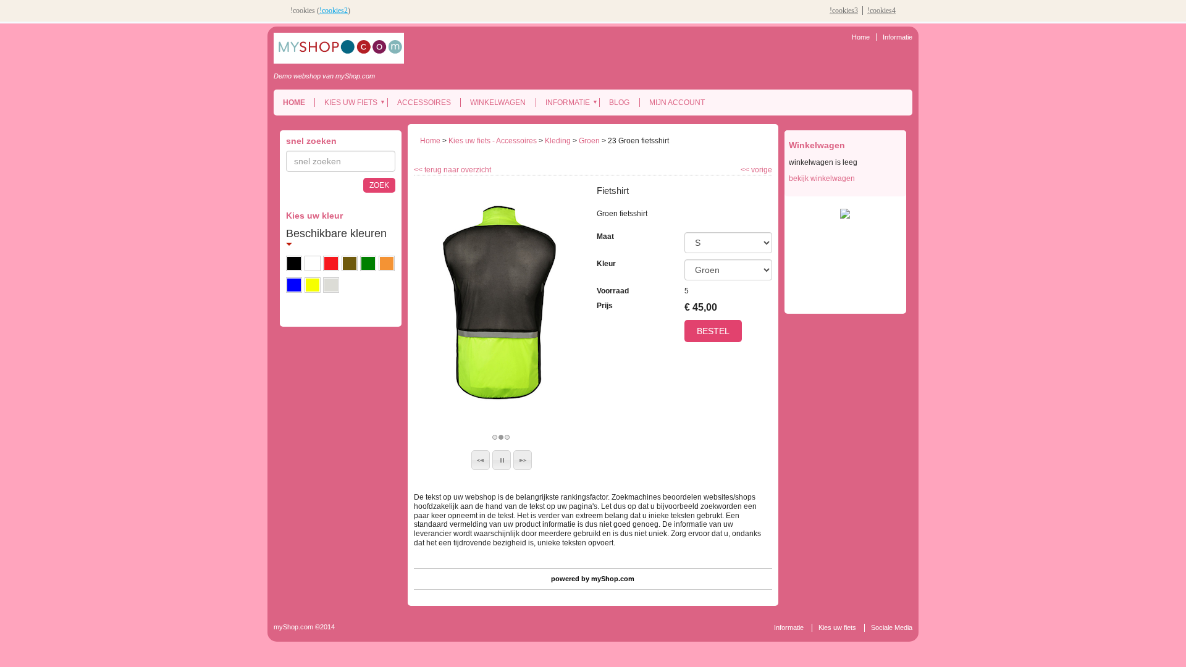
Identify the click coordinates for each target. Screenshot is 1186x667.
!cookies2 (333, 10)
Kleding (558, 140)
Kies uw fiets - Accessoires (492, 140)
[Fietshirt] (501, 302)
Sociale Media (891, 627)
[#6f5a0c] (350, 263)
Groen (589, 140)
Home (861, 37)
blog (619, 102)
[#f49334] (387, 263)
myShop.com (612, 578)
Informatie (897, 37)
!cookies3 (844, 10)
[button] (480, 460)
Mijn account (677, 102)
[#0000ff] (294, 285)
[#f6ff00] (313, 285)
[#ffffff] (313, 263)
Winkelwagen (498, 102)
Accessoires (424, 102)
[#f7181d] (331, 263)
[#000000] (294, 263)
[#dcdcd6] (331, 285)
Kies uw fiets (350, 102)
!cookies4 (881, 10)
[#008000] (368, 263)
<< (746, 170)
